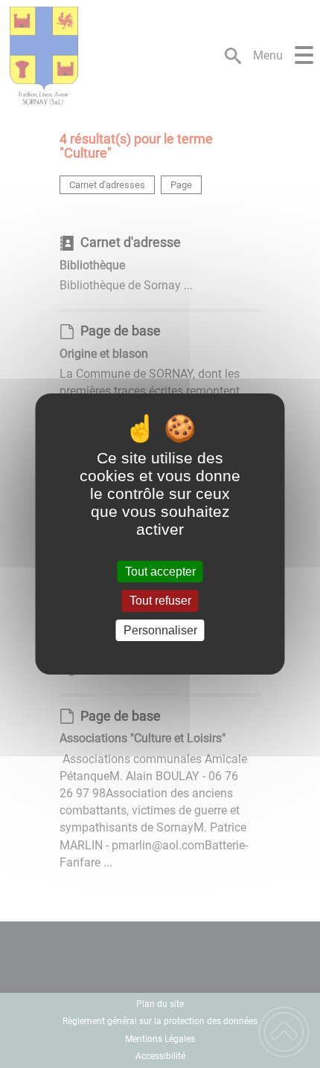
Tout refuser (160, 601)
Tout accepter (160, 571)
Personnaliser (160, 630)
